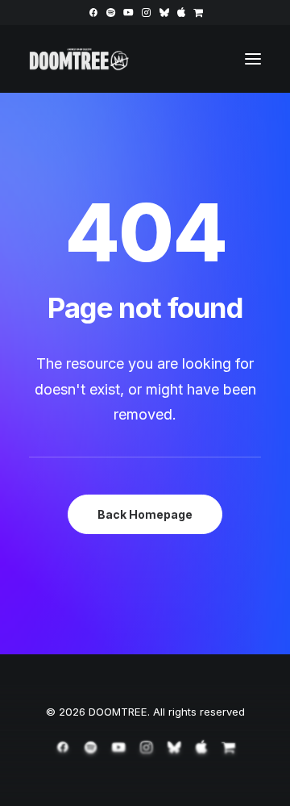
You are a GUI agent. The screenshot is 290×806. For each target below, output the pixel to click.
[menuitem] (93, 12)
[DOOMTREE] (79, 59)
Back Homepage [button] (145, 514)
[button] (93, 12)
